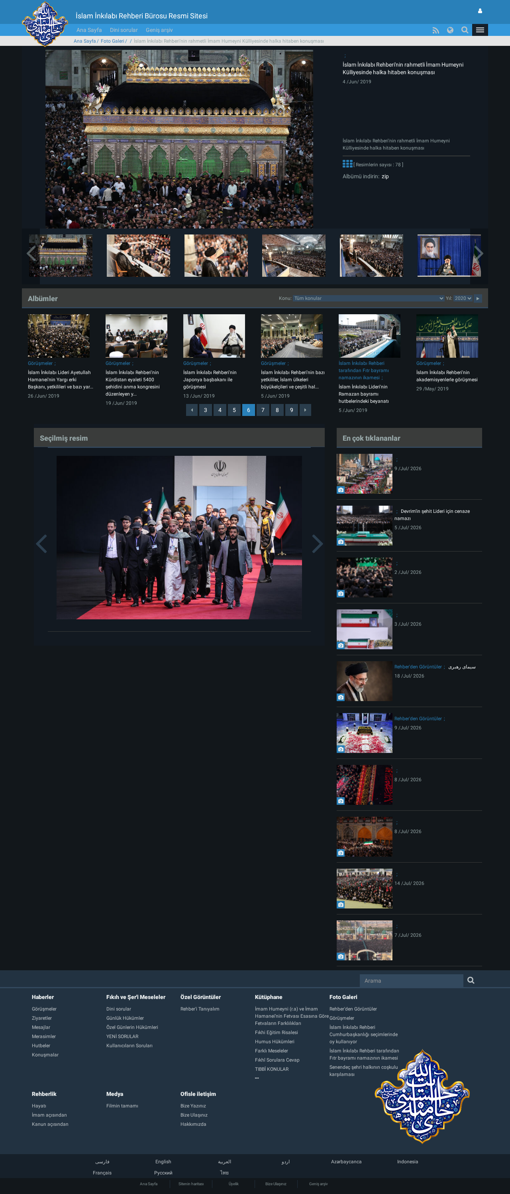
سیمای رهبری (462, 667)
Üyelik (234, 1184)
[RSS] (436, 30)
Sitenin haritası (191, 1184)
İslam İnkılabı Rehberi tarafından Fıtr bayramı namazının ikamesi (364, 370)
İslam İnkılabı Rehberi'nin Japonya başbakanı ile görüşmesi (210, 380)
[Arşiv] (292, 1078)
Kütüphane (268, 997)
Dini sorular (124, 30)
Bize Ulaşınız (275, 1184)
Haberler (43, 997)
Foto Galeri (112, 41)
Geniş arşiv (159, 30)
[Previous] (192, 410)
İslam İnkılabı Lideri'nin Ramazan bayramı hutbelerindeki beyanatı (364, 394)
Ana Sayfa (89, 30)
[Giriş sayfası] (480, 11)
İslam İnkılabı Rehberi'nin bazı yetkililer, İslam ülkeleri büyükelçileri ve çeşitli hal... (293, 380)
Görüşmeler (40, 363)
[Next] (305, 410)
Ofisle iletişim (198, 1094)
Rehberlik (44, 1094)
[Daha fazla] (347, 164)
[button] (480, 30)
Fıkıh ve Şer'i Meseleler (135, 997)
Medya (114, 1094)
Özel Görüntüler (200, 997)
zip (384, 176)
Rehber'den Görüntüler (418, 667)
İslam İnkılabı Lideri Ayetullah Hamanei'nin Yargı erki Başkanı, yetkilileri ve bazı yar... (60, 380)
